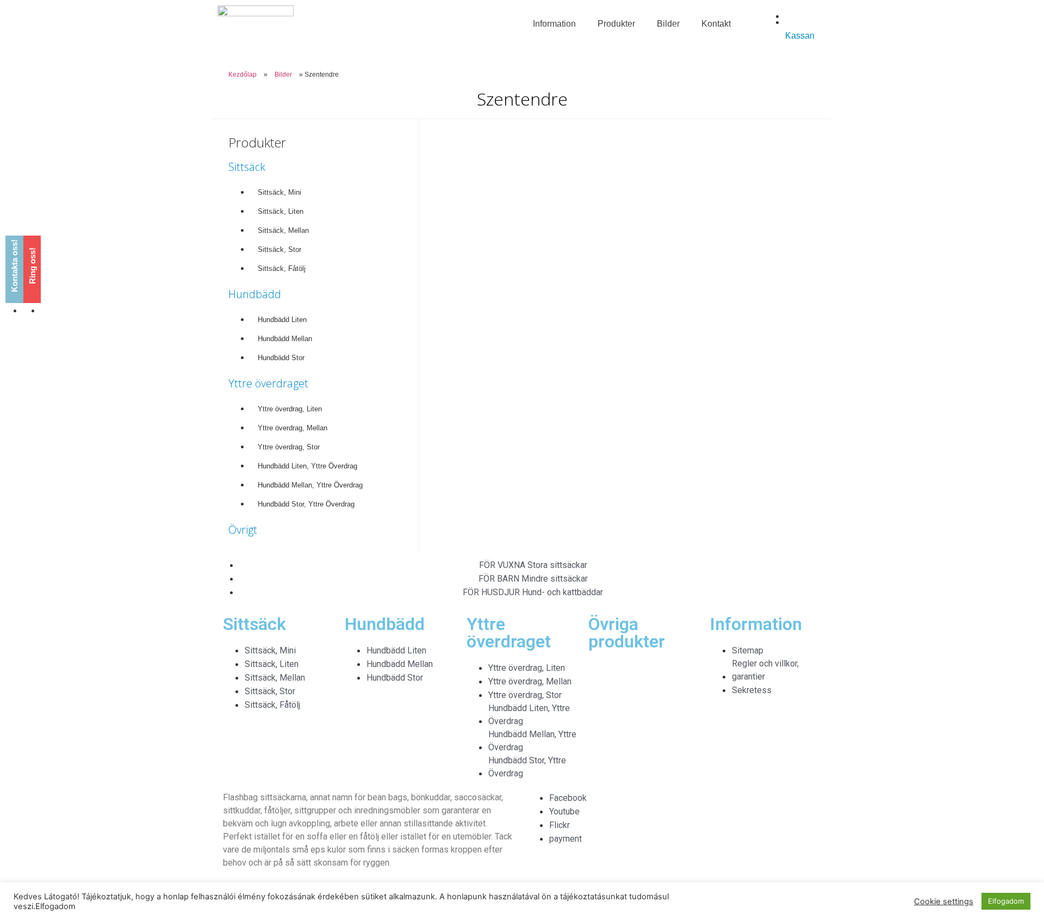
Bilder (668, 23)
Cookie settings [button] (943, 901)
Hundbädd (254, 294)
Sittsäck (246, 166)
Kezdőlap (242, 74)
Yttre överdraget (268, 383)
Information (554, 23)
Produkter (616, 23)
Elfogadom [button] (1006, 901)
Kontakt (716, 23)
